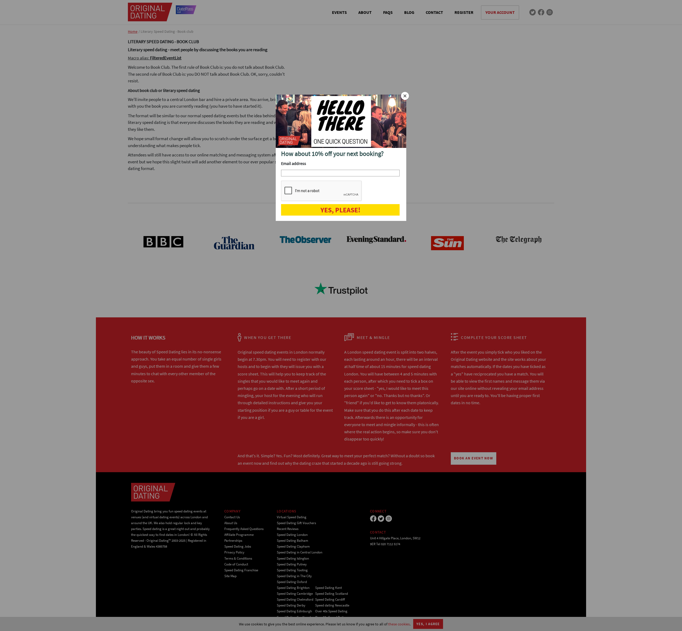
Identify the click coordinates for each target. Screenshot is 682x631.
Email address (293, 163)
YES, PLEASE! (340, 209)
